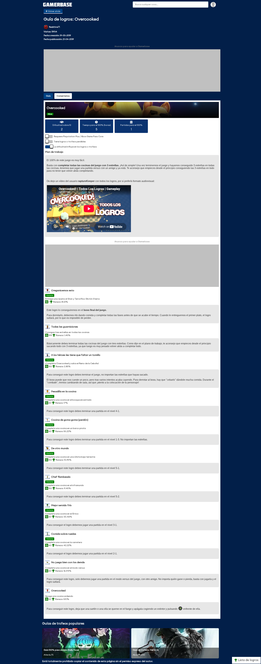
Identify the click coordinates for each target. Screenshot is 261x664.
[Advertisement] (132, 70)
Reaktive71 (54, 27)
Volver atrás (54, 11)
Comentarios (63, 96)
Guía (48, 96)
